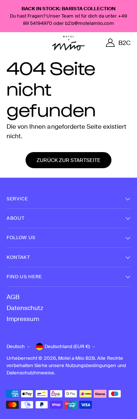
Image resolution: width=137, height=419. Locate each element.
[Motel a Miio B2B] (68, 43)
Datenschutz (25, 308)
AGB (13, 297)
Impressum (23, 319)
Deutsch (16, 346)
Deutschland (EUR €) (67, 346)
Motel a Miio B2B (76, 358)
